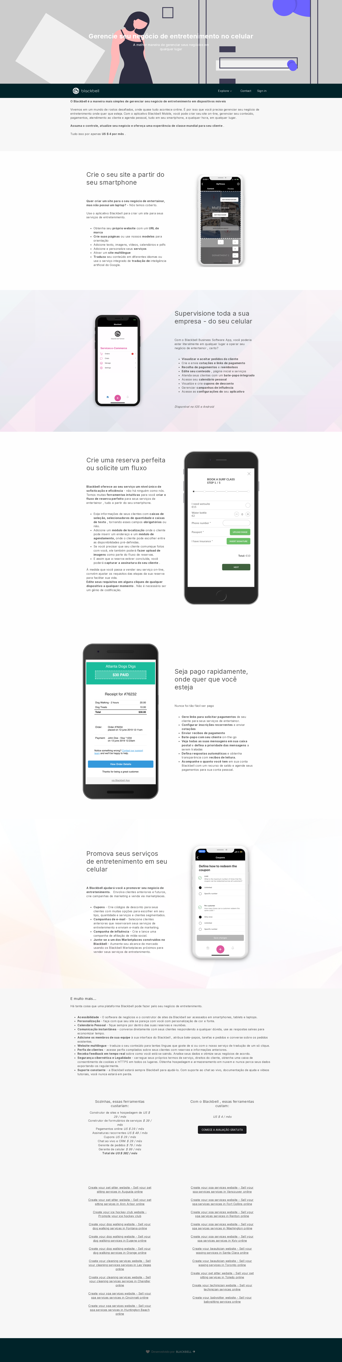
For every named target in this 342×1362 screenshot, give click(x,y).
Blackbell (184, 1351)
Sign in (261, 91)
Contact (245, 91)
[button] (171, 117)
